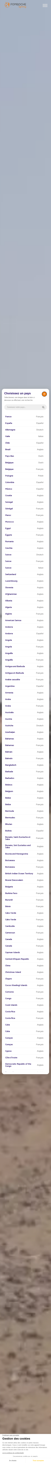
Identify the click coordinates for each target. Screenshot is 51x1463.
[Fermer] (44, 394)
